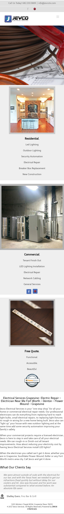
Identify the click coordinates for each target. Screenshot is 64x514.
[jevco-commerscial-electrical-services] (32, 186)
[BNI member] (35, 291)
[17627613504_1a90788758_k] (32, 301)
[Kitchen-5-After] (32, 89)
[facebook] (28, 291)
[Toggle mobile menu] (58, 16)
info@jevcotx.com (47, 3)
